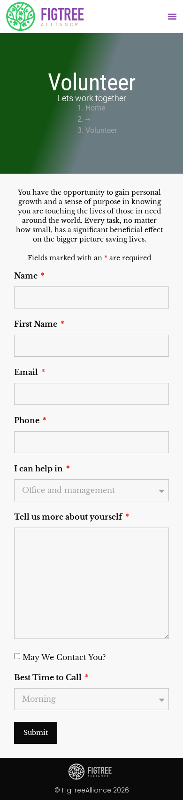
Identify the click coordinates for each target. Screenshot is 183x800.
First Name (36, 324)
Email (27, 372)
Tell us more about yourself (69, 517)
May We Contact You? (64, 656)
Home (95, 107)
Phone (27, 421)
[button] (172, 16)
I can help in (39, 469)
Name (26, 276)
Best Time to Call (49, 678)
